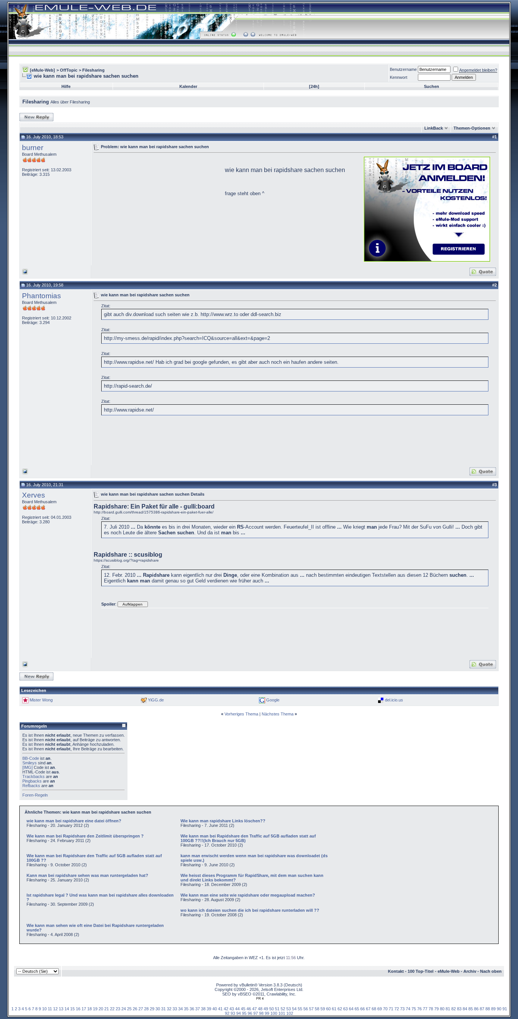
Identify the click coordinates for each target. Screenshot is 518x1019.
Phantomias (41, 296)
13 (61, 1008)
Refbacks (31, 785)
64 (351, 1008)
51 (277, 1008)
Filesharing (93, 70)
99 (267, 1013)
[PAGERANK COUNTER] (259, 998)
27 (140, 1008)
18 (89, 1008)
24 (123, 1008)
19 (95, 1008)
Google (272, 700)
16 (78, 1008)
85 (470, 1008)
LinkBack (433, 128)
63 (345, 1008)
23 (118, 1008)
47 (254, 1008)
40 (214, 1008)
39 (209, 1008)
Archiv (469, 971)
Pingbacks (32, 781)
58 (317, 1008)
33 (175, 1008)
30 (157, 1008)
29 (152, 1008)
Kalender (188, 86)
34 (180, 1008)
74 (408, 1008)
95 (244, 1013)
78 (431, 1008)
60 (328, 1008)
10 (44, 1008)
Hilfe (66, 86)
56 (305, 1008)
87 (482, 1008)
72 (396, 1008)
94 (238, 1013)
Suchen (431, 86)
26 (135, 1008)
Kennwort (398, 77)
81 (448, 1008)
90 (499, 1008)
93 (233, 1013)
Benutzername (403, 69)
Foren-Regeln (35, 795)
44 (237, 1008)
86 (476, 1008)
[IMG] (27, 767)
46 (248, 1008)
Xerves (33, 495)
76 (419, 1008)
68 (374, 1008)
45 (243, 1008)
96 (250, 1013)
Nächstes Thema (278, 714)
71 (391, 1008)
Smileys (29, 763)
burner (32, 148)
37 (197, 1008)
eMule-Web (449, 971)
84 (465, 1008)
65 (357, 1008)
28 (146, 1008)
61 (334, 1008)
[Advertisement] (157, 208)
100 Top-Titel (420, 971)
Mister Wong (41, 700)
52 (283, 1008)
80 (442, 1008)
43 (231, 1008)
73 (402, 1008)
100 (273, 1013)
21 (106, 1008)
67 (368, 1008)
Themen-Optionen (472, 128)
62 (339, 1008)
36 (192, 1008)
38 (203, 1008)
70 (385, 1008)
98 (261, 1013)
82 (453, 1008)
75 (413, 1008)
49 (266, 1008)
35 (186, 1008)
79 (436, 1008)
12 (55, 1008)
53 (288, 1008)
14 (66, 1008)
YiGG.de (156, 700)
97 (255, 1013)
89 (493, 1008)
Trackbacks (33, 776)
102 (289, 1013)
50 (271, 1008)
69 (379, 1008)
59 (322, 1008)
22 (112, 1008)
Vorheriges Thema (241, 714)
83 (459, 1008)
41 (220, 1008)
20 (101, 1008)
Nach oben (491, 971)
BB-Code (30, 758)
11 (50, 1008)
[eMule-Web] (42, 70)
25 (129, 1008)
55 (300, 1008)
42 (226, 1008)
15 (72, 1008)
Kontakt (396, 971)
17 (84, 1008)
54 (294, 1008)
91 (504, 1008)
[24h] (314, 86)
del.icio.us (394, 700)
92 (227, 1013)
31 (163, 1008)
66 (362, 1008)
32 (169, 1008)
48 (260, 1008)
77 (425, 1008)
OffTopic (68, 70)
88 (487, 1008)
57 (311, 1008)
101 (281, 1013)
